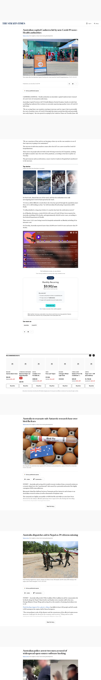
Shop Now (12, 385)
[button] (88, 23)
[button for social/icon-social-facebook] (72, 83)
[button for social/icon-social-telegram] (69, 83)
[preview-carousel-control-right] (76, 182)
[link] (13, 23)
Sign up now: (26, 36)
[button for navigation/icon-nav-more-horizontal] (76, 83)
